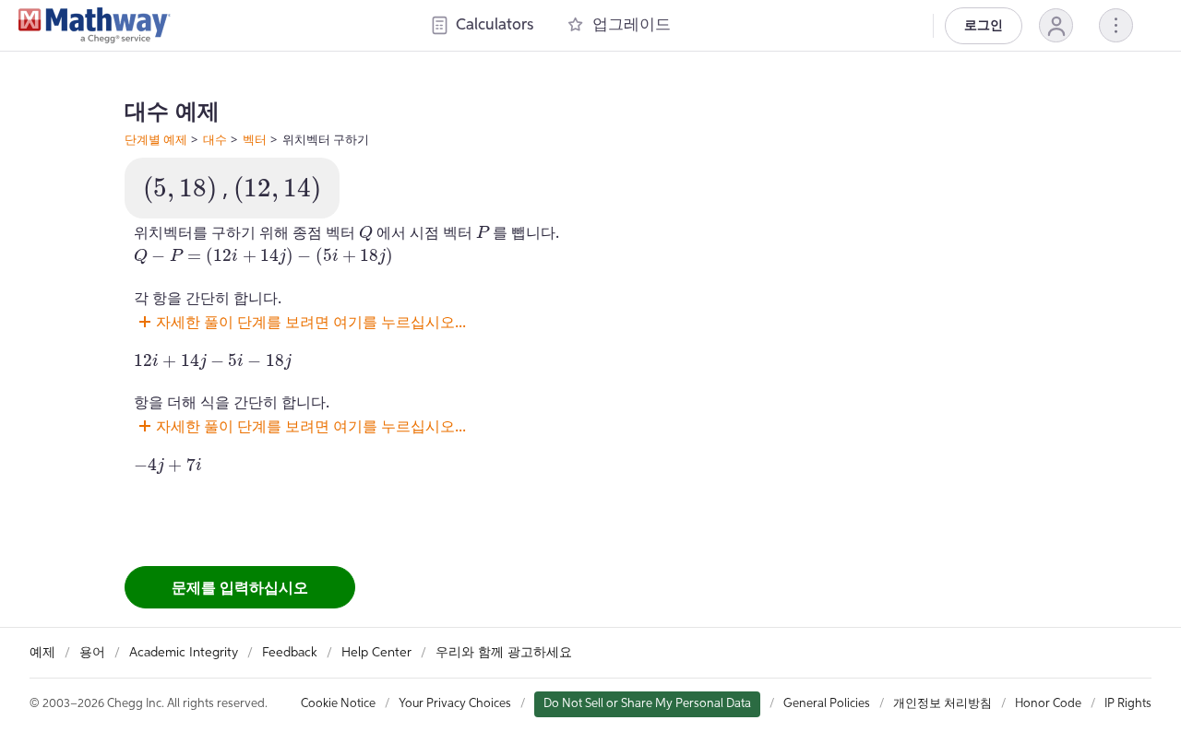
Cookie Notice (338, 704)
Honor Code (1048, 704)
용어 (92, 652)
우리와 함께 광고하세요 (503, 652)
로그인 (983, 25)
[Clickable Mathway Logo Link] (94, 25)
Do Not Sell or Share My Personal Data (647, 704)
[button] (1056, 25)
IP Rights (1127, 704)
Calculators (494, 25)
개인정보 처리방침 (942, 704)
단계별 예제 (156, 139)
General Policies (826, 704)
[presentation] (180, 190)
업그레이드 (631, 25)
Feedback (289, 652)
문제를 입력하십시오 (240, 587)
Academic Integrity (183, 652)
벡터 (255, 139)
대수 (215, 139)
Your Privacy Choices (455, 704)
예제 (42, 652)
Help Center (376, 652)
